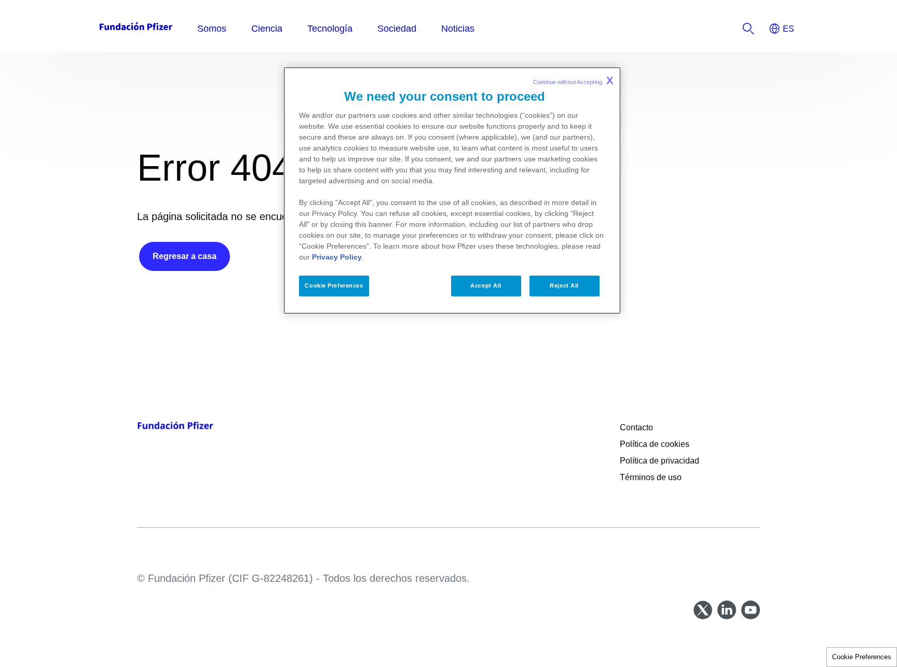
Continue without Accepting (573, 80)
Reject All (564, 285)
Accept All (485, 285)
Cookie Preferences (861, 657)
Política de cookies (654, 444)
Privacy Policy (337, 257)
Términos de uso (651, 477)
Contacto (636, 427)
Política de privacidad (660, 460)
